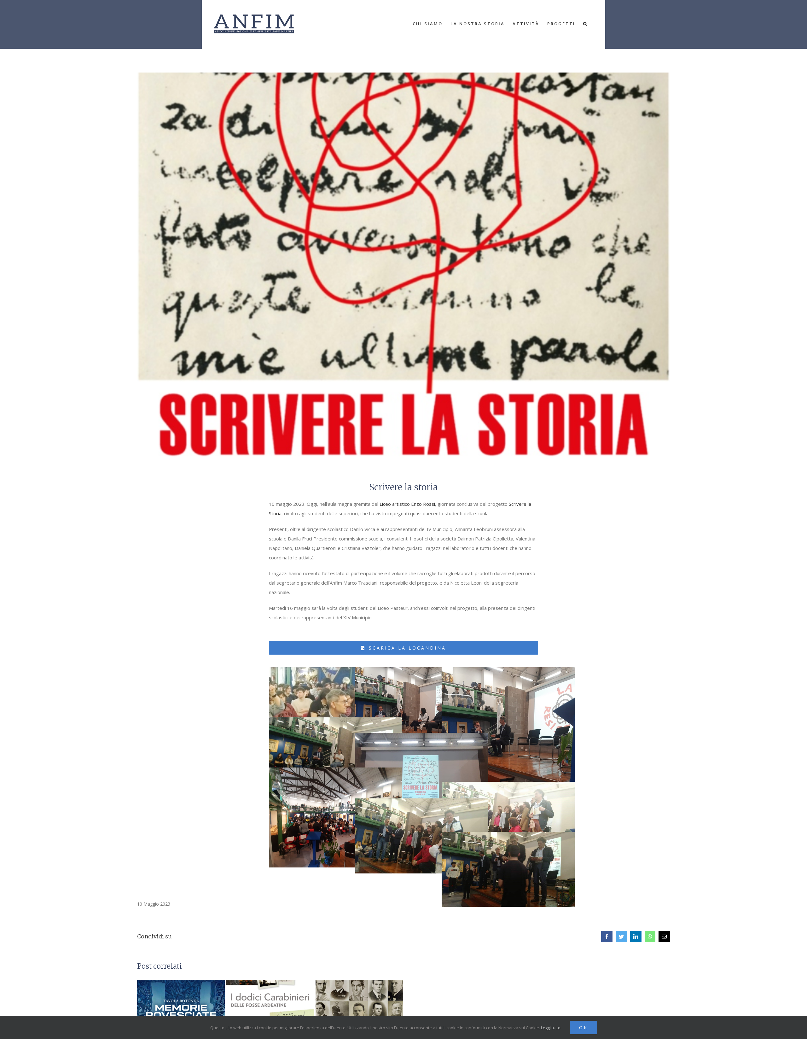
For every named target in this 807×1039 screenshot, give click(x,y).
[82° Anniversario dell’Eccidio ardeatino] (359, 1013)
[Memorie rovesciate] (181, 1013)
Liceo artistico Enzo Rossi (407, 504)
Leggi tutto (550, 1027)
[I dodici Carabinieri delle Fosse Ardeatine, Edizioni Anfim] (270, 1013)
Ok (583, 1027)
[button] (585, 24)
